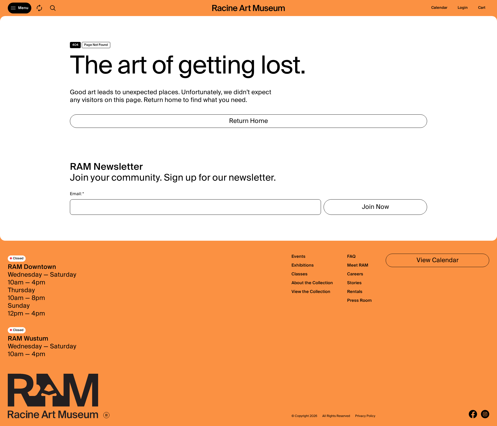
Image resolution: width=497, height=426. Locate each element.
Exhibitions (302, 265)
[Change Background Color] (39, 8)
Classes (299, 274)
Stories (354, 283)
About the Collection (312, 283)
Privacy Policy (365, 416)
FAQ (351, 256)
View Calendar (437, 260)
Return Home (248, 121)
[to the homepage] (248, 8)
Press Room (359, 300)
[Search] (52, 8)
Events (298, 256)
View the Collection (310, 291)
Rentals (354, 291)
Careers (355, 274)
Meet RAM (357, 265)
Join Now (375, 207)
